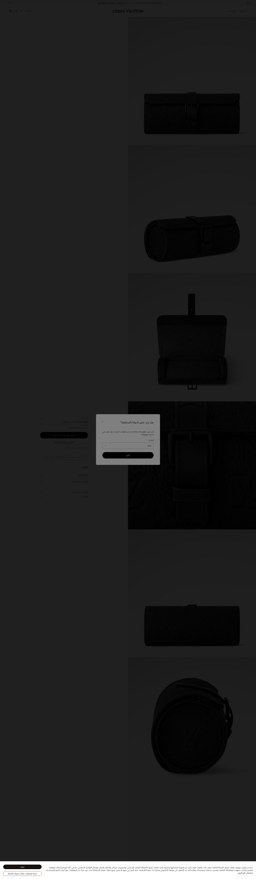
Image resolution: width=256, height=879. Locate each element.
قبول (22, 867)
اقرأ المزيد (241, 873)
